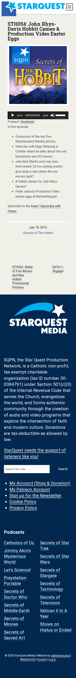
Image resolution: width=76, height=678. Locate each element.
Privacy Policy (23, 507)
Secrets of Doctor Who (15, 594)
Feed (34, 206)
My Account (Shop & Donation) (39, 483)
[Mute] (52, 115)
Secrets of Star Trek (54, 545)
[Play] (13, 115)
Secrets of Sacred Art (14, 635)
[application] (38, 115)
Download (27, 122)
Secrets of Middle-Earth (17, 607)
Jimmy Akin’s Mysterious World (17, 556)
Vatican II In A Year (53, 613)
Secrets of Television (50, 600)
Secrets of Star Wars (54, 559)
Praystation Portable (15, 580)
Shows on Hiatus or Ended (56, 627)
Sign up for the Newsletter (35, 495)
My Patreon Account (29, 489)
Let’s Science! (17, 569)
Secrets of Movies (14, 621)
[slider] (61, 114)
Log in (52, 659)
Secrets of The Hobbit (38, 233)
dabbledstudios (60, 655)
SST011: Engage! (58, 269)
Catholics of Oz (19, 542)
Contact (42, 659)
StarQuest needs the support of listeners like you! (35, 453)
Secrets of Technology (51, 586)
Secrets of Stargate (50, 572)
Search (63, 469)
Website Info (27, 659)
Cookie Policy (22, 501)
